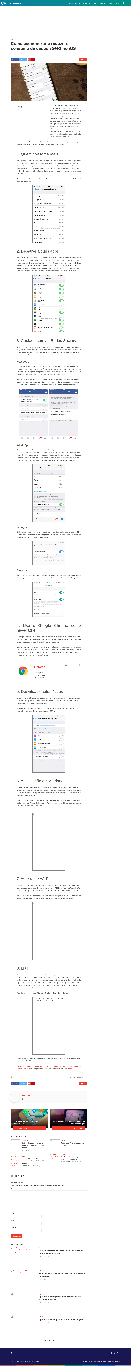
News (105, 1361)
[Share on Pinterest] (33, 59)
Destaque (25, 1140)
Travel (99, 1361)
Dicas (95, 3)
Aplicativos (87, 3)
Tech (90, 1361)
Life (94, 1361)
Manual (110, 3)
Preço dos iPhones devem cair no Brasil (73, 1144)
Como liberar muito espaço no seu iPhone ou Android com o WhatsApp (61, 1252)
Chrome (39, 667)
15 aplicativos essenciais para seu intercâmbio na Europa (62, 1275)
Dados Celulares (77, 1077)
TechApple (20, 54)
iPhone (85, 1077)
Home (85, 1361)
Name (13, 1213)
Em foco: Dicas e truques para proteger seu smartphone (72, 1158)
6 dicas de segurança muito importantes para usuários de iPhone (33, 1145)
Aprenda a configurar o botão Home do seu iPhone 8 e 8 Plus (60, 1298)
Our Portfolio (114, 1361)
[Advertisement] (65, 23)
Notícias (78, 3)
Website (13, 1227)
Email (13, 1220)
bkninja (37, 1361)
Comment (14, 1189)
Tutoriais (102, 3)
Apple (40, 1294)
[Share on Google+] (29, 59)
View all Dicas (47, 1340)
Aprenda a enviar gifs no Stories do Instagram (61, 1319)
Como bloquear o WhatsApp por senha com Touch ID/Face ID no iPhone (34, 1161)
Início (71, 3)
